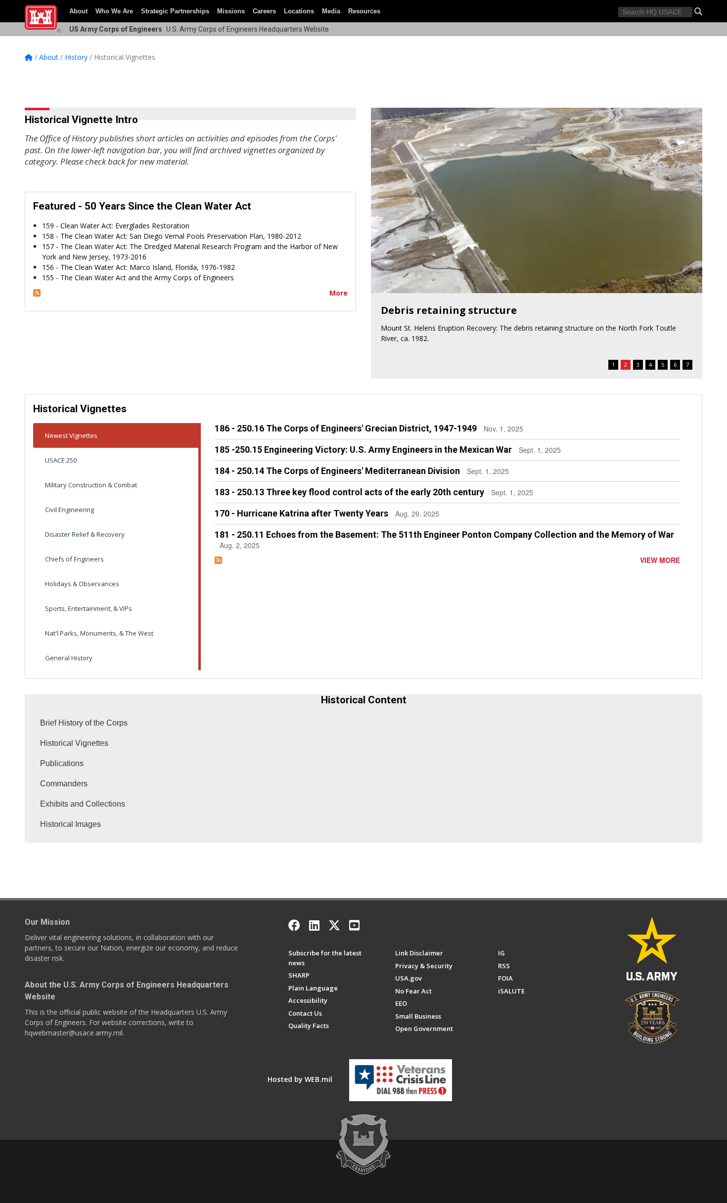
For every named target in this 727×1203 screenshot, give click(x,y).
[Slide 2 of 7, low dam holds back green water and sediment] (536, 200)
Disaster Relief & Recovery (85, 534)
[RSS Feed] (37, 293)
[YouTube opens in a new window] (354, 925)
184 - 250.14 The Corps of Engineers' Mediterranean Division (337, 471)
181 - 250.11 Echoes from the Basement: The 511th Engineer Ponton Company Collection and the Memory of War (444, 534)
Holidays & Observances (82, 583)
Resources (364, 11)
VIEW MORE (660, 560)
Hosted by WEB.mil (300, 1079)
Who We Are (114, 11)
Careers (264, 11)
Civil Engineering (69, 509)
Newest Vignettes (71, 435)
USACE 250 (61, 460)
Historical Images (70, 824)
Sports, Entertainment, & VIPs (88, 608)
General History (68, 657)
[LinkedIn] (314, 925)
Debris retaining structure (449, 310)
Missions (231, 11)
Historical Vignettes (74, 743)
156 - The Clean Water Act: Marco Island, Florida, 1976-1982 (138, 267)
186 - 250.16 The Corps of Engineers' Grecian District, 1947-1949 (346, 428)
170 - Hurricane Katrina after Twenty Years (301, 513)
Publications (62, 763)
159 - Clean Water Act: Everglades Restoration (115, 225)
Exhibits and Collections (82, 804)
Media (331, 11)
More (338, 293)
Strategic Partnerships (175, 11)
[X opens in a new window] (334, 925)
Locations (299, 11)
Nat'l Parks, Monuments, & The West (99, 633)
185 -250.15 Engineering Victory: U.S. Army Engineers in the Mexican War (363, 449)
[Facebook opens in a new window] (294, 925)
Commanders (64, 783)
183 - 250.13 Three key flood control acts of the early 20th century (349, 492)
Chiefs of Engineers (74, 559)
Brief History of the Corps (84, 723)
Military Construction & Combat (91, 484)
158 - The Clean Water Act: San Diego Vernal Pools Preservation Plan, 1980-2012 (171, 236)
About (78, 11)
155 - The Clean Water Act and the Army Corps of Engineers (138, 277)
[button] (698, 11)
